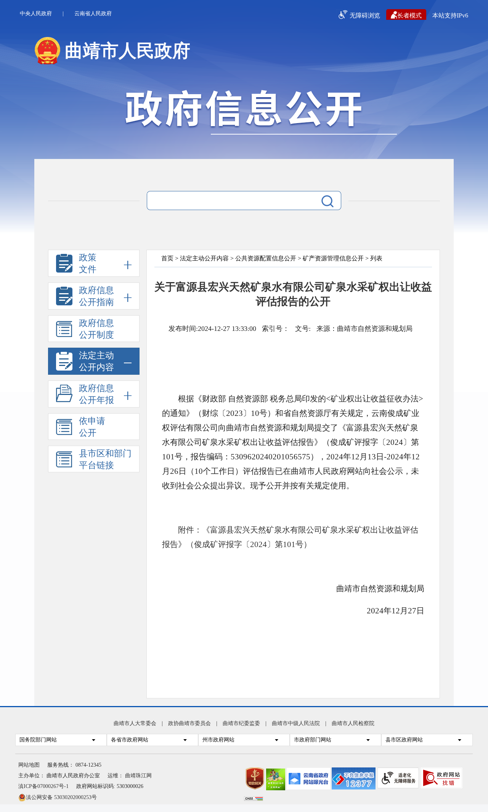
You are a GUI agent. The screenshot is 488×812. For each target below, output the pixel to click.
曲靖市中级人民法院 (296, 723)
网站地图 (29, 765)
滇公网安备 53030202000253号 (61, 797)
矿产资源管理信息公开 (333, 258)
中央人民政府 (36, 13)
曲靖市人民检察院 (353, 723)
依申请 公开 (92, 427)
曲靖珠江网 (138, 775)
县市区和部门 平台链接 (105, 459)
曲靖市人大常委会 (135, 723)
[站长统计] (253, 799)
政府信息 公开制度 (96, 329)
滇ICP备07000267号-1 (43, 786)
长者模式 (409, 15)
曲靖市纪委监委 (241, 723)
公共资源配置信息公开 (265, 258)
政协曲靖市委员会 (189, 723)
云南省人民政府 (93, 13)
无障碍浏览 (365, 15)
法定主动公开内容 (204, 258)
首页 (167, 258)
